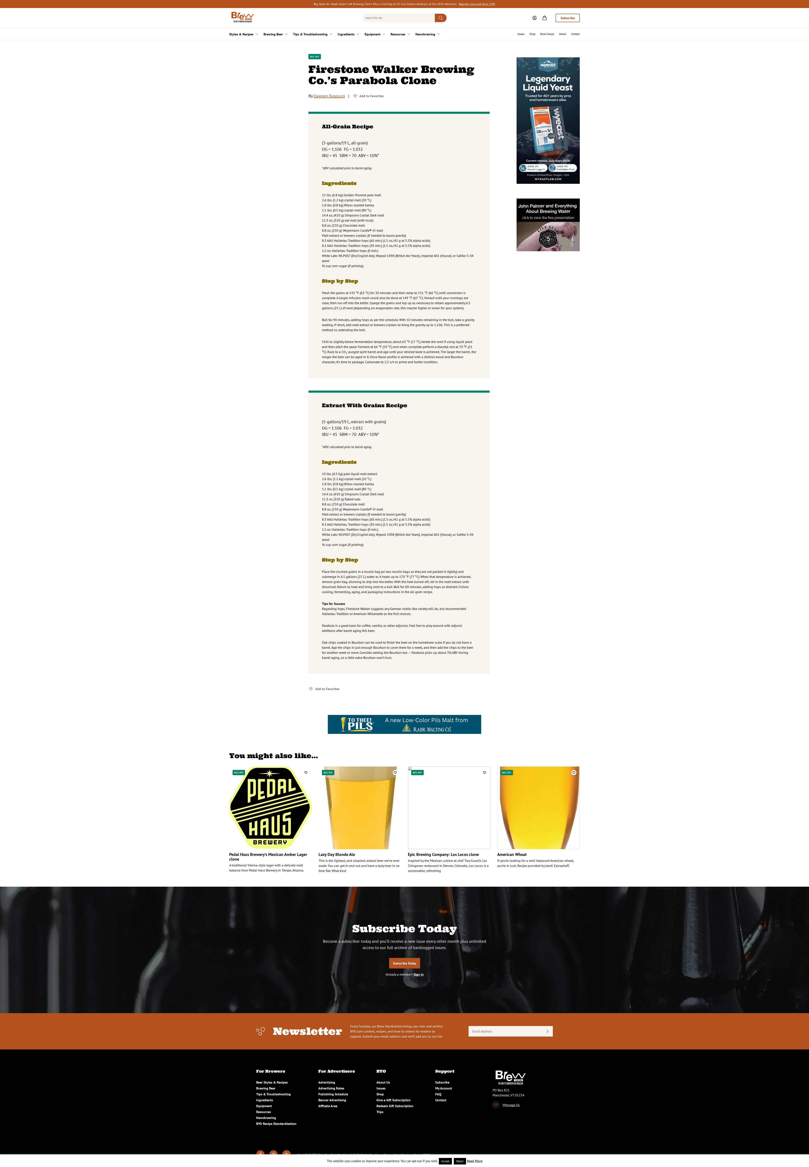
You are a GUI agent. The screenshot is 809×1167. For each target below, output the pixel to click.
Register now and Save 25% (476, 4)
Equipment (372, 34)
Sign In (419, 974)
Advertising (326, 1082)
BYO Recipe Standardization (276, 1123)
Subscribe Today (404, 963)
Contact (575, 34)
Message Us (511, 1105)
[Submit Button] (441, 18)
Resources (398, 34)
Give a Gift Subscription (393, 1100)
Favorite (355, 95)
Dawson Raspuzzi (329, 96)
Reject (459, 1161)
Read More (474, 1161)
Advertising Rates (331, 1088)
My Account (443, 1088)
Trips (379, 1112)
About (562, 34)
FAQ (438, 1094)
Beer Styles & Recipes (272, 1082)
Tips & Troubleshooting (310, 34)
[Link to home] (241, 18)
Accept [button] (445, 1161)
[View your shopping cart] (544, 18)
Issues (520, 34)
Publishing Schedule (333, 1094)
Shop (532, 34)
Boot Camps (547, 34)
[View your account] (534, 18)
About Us (383, 1082)
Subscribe (568, 18)
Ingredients (346, 34)
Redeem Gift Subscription (394, 1106)
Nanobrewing (425, 34)
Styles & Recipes (241, 34)
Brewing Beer (273, 34)
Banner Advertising (332, 1100)
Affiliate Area (327, 1106)
